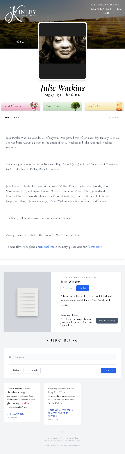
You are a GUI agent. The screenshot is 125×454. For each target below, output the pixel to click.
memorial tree (46, 247)
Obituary (12, 117)
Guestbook (113, 117)
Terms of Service (69, 441)
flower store (95, 247)
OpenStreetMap (65, 445)
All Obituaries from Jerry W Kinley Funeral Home (105, 9)
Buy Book (83, 288)
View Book (67, 288)
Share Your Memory (107, 320)
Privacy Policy (55, 441)
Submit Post (108, 370)
